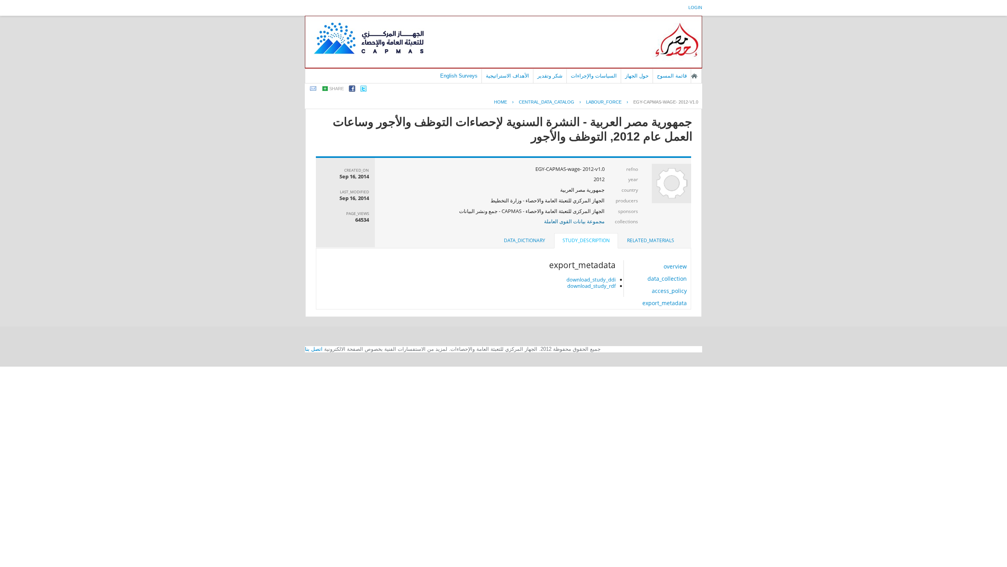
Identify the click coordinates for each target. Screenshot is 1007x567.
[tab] (650, 240)
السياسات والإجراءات (594, 76)
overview (675, 266)
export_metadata (664, 303)
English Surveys (459, 76)
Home (500, 102)
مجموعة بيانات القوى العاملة (574, 221)
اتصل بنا (314, 349)
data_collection (667, 278)
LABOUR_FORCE (604, 102)
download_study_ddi (591, 279)
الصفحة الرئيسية (694, 76)
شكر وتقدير (550, 76)
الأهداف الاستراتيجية (507, 76)
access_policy (669, 291)
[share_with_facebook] (352, 90)
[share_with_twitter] (363, 90)
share (336, 88)
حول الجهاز (637, 76)
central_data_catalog (546, 102)
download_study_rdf (591, 285)
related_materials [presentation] (650, 240)
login (695, 7)
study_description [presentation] (586, 240)
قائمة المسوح (672, 76)
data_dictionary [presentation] (524, 240)
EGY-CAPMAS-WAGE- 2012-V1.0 (665, 102)
